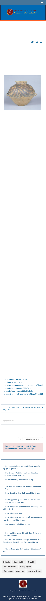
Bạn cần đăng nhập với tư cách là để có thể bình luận (21, 447)
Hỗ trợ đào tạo (8, 571)
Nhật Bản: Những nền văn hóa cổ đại (19, 479)
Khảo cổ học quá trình (13, 513)
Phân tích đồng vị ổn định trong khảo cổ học (22, 493)
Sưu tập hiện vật (25, 567)
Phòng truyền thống (9, 567)
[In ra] (37, 41)
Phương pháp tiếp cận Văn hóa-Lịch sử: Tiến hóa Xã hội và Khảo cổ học (21, 501)
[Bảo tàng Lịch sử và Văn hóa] (22, 12)
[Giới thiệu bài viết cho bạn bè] (32, 41)
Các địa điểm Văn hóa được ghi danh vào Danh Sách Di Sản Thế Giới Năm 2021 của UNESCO (22, 540)
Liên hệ (34, 591)
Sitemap (21, 591)
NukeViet (16, 598)
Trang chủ (12, 591)
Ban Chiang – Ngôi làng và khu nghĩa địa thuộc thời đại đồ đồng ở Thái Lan (22, 474)
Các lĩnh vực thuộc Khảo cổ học (17, 524)
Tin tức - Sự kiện (19, 562)
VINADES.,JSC (32, 598)
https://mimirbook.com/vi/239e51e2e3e (18, 391)
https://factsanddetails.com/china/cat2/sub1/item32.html (24, 394)
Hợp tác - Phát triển (34, 571)
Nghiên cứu (20, 571)
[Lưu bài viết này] (41, 41)
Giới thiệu (6, 562)
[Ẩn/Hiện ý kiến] (20, 439)
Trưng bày (31, 562)
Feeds (28, 591)
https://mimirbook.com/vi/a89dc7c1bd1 (18, 388)
